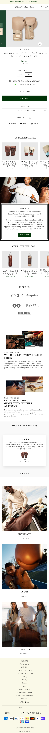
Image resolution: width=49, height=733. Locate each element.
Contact (24, 654)
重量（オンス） (24, 70)
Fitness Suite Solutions (24, 695)
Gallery (24, 677)
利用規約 (24, 661)
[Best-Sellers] (24, 508)
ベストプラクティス (24, 670)
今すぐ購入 (24, 98)
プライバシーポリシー (24, 673)
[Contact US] (24, 624)
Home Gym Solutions (24, 692)
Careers (24, 683)
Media (24, 680)
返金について (24, 664)
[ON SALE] (24, 566)
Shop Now (25, 538)
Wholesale (24, 699)
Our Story (24, 234)
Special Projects (24, 689)
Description (25, 106)
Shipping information (25, 110)
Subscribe (24, 708)
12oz (20, 74)
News (24, 686)
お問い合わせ (24, 702)
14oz (28, 74)
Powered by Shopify (24, 731)
